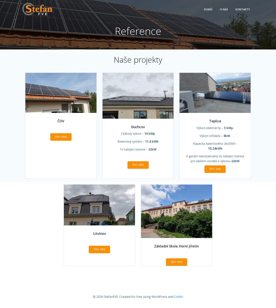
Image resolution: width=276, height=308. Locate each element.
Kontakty (242, 9)
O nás (224, 9)
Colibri (178, 297)
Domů (208, 9)
